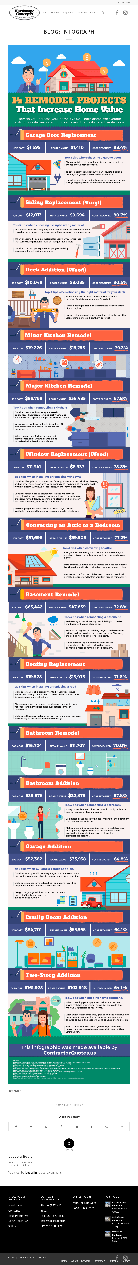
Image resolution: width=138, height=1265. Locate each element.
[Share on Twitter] (31, 1126)
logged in (31, 1172)
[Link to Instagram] (125, 14)
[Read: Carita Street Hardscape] (108, 1219)
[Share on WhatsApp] (46, 1126)
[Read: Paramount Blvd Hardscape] (108, 1204)
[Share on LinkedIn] (76, 1126)
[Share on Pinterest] (61, 1126)
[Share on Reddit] (106, 1126)
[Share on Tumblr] (91, 1126)
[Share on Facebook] (16, 1126)
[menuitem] (34, 12)
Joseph (80, 1105)
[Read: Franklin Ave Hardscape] (108, 1234)
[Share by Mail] (121, 1126)
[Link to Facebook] (117, 14)
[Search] (103, 12)
